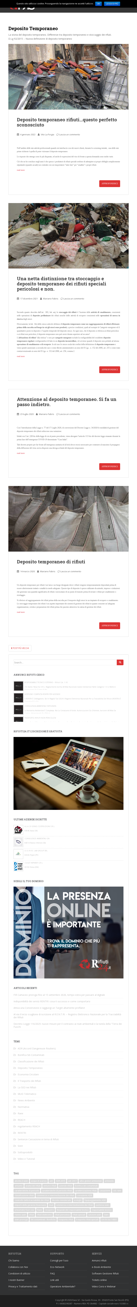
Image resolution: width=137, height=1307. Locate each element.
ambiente (109, 1181)
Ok (98, 4)
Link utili (54, 1280)
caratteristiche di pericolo (27, 1190)
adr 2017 (72, 1181)
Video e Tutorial (26, 1158)
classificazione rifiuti (24, 1195)
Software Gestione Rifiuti (105, 1273)
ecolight (78, 1200)
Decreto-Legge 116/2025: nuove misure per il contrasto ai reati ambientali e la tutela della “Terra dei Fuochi (68, 1025)
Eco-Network (57, 1267)
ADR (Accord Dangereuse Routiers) (37, 1048)
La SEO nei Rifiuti (27, 1087)
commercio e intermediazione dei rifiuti (55, 1195)
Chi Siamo (13, 1260)
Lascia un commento (69, 134)
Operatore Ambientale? (62, 1286)
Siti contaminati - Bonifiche (43, 1219)
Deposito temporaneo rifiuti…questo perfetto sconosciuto (67, 122)
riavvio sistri (20, 1214)
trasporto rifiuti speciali (87, 1219)
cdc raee (117, 1190)
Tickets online (99, 1280)
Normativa (23, 1106)
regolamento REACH (29, 1126)
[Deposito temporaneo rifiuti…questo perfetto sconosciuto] (68, 77)
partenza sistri (102, 1205)
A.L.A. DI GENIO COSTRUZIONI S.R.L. (40, 826)
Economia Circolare (28, 1074)
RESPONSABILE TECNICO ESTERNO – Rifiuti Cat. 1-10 (46, 682)
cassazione (105, 1190)
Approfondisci (110, 183)
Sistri (20, 1145)
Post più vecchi (20, 648)
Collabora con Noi (18, 1267)
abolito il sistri (21, 1181)
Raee (20, 1113)
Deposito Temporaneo (30, 1067)
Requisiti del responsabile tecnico (73, 1209)
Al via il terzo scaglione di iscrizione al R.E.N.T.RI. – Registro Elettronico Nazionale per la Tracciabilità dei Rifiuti (67, 1016)
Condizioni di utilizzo (19, 1273)
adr (51, 1181)
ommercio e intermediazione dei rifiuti (74, 1205)
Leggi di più (112, 4)
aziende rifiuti (65, 1185)
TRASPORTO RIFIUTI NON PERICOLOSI (40, 718)
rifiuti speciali (79, 1214)
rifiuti (31, 1214)
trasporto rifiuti (66, 1219)
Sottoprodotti (25, 1152)
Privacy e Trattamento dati (22, 1286)
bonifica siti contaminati (86, 1185)
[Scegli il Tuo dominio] (68, 932)
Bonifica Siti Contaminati (31, 1055)
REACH (21, 1119)
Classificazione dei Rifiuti (31, 1061)
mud (51, 1205)
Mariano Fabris (50, 298)
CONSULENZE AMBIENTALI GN (37, 838)
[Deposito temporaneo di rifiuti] (68, 519)
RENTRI (22, 1132)
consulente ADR (84, 1195)
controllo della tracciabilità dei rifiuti (32, 1200)
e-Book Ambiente (101, 1267)
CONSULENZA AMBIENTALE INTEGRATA (40, 706)
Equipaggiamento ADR (95, 1200)
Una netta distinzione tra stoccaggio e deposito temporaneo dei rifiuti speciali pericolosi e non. (61, 283)
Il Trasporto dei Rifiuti (29, 1080)
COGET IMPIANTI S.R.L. (34, 863)
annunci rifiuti (49, 1185)
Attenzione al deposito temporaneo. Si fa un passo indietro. (66, 401)
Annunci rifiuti (99, 1260)
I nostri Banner (16, 1280)
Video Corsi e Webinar (104, 1286)
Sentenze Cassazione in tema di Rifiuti (38, 1139)
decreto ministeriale (61, 1200)
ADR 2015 (60, 1181)
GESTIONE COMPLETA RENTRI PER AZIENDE (42, 694)
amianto (19, 1185)
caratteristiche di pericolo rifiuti (57, 1190)
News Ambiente (26, 1100)
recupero (49, 1209)
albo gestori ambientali (91, 1181)
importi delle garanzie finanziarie (30, 1205)
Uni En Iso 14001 (109, 1219)
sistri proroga (21, 1219)
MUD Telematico (27, 1093)
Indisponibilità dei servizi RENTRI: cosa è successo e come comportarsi (52, 1001)
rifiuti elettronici (44, 1214)
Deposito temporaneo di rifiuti (51, 562)
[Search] (120, 662)
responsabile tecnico (102, 1209)
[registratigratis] (68, 773)
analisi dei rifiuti (33, 1185)
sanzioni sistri (94, 1214)
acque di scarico (39, 1181)
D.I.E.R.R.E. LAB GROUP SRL (36, 850)
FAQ (52, 1273)
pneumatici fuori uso (24, 1209)
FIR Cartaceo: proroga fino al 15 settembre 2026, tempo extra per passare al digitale (59, 994)
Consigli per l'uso (59, 1260)
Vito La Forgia (47, 134)
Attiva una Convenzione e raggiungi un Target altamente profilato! (49, 1007)
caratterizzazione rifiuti (86, 1190)
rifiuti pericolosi (62, 1214)
